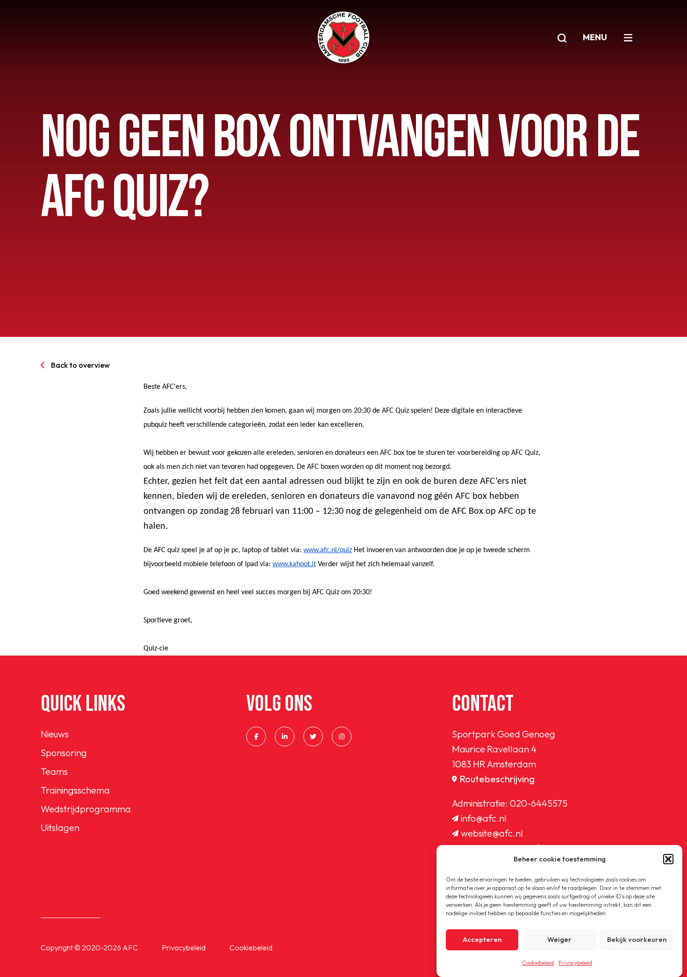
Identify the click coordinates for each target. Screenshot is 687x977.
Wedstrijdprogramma (86, 809)
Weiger (559, 939)
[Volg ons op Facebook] (256, 736)
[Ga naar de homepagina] (343, 37)
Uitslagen (60, 827)
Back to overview (80, 365)
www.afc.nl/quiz (327, 550)
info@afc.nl (484, 818)
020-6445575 (538, 803)
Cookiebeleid (538, 962)
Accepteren (482, 939)
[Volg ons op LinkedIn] (284, 736)
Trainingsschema (75, 790)
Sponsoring (64, 752)
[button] (668, 859)
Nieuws (55, 734)
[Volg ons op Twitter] (313, 736)
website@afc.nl (492, 833)
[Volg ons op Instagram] (341, 736)
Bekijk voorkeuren (636, 939)
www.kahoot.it (294, 564)
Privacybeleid (575, 962)
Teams (54, 771)
